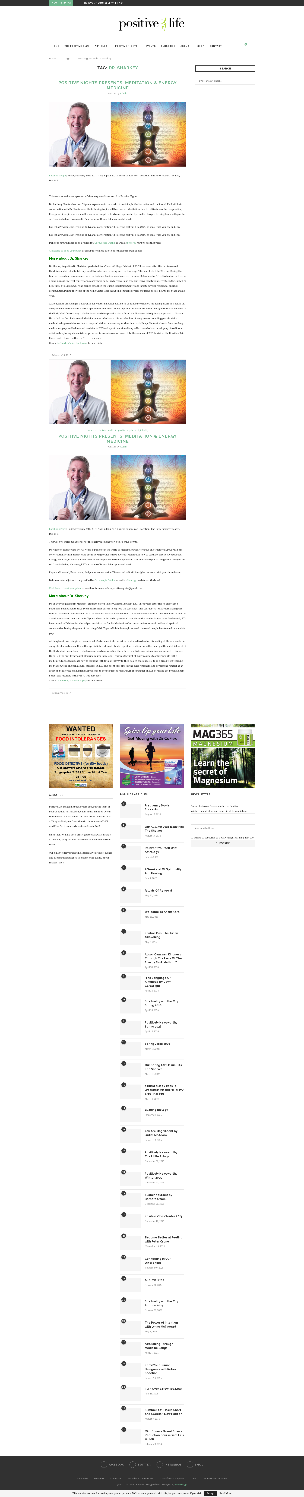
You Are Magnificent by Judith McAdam (161, 1133)
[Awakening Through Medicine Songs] (130, 1349)
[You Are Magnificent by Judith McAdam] (130, 1136)
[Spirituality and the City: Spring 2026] (130, 1006)
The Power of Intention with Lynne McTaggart (161, 1324)
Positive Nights (126, 46)
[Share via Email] (185, 355)
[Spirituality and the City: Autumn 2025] (130, 1306)
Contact (216, 46)
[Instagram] (250, 3)
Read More (226, 1493)
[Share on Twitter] (178, 355)
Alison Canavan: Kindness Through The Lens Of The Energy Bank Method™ (163, 958)
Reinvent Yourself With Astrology (161, 850)
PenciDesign (180, 1484)
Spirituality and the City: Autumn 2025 (162, 1303)
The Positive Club (77, 46)
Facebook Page (57, 175)
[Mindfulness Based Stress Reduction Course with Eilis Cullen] (130, 1436)
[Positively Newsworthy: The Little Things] (130, 1157)
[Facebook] (242, 3)
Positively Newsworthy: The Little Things (161, 1154)
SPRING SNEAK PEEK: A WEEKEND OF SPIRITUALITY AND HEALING (164, 1090)
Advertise (115, 1478)
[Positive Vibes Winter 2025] (130, 1221)
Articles (101, 46)
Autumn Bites (154, 1280)
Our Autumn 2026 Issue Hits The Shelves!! (164, 828)
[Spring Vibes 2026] (130, 1049)
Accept (211, 1493)
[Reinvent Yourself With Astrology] (130, 853)
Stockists (99, 1478)
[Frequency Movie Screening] (130, 811)
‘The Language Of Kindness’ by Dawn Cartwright (158, 981)
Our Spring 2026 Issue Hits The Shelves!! (163, 1067)
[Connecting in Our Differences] (130, 1264)
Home (55, 46)
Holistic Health (106, 430)
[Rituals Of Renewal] (130, 896)
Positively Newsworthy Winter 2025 (161, 1175)
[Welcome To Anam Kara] (130, 917)
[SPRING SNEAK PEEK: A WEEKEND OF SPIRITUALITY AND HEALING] (130, 1092)
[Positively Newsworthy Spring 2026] (130, 1028)
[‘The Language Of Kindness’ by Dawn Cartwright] (130, 983)
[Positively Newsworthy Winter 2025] (130, 1179)
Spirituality (143, 430)
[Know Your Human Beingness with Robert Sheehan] (130, 1370)
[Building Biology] (130, 1115)
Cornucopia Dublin (104, 242)
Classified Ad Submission (140, 1478)
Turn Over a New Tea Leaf (163, 1388)
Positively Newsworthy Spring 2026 (161, 1024)
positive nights (125, 430)
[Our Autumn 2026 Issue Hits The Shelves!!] (130, 832)
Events (151, 46)
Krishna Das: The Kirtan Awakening (161, 935)
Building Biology (156, 1109)
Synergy (131, 242)
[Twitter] (246, 3)
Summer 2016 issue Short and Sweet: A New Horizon (163, 1412)
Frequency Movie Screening (157, 807)
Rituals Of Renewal (158, 890)
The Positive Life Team (214, 1478)
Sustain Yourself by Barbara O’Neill (158, 1196)
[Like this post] (170, 355)
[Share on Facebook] (174, 355)
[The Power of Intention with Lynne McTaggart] (130, 1328)
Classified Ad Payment (172, 1478)
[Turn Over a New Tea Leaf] (130, 1394)
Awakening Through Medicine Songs (159, 1345)
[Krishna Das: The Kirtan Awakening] (130, 938)
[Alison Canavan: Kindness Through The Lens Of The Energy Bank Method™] (130, 960)
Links (194, 1478)
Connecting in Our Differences (158, 1260)
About (184, 46)
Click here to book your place (65, 250)
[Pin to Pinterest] (182, 355)
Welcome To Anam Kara (162, 912)
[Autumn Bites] (130, 1285)
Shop (200, 46)
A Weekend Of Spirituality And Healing (111, 3)
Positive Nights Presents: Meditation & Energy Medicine (117, 85)
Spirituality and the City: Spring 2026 (162, 1003)
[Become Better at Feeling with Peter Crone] (130, 1243)
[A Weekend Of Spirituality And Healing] (130, 874)
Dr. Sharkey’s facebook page (72, 343)
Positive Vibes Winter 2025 (163, 1216)
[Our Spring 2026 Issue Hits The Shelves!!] (130, 1070)
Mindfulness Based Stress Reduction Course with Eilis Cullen (164, 1435)
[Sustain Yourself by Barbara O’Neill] (130, 1200)
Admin (123, 93)
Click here (76, 839)
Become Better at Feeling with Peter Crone (163, 1239)
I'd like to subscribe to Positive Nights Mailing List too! (223, 837)
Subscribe (168, 46)
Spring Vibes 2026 (157, 1043)
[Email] (254, 3)
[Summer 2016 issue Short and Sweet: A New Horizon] (130, 1415)
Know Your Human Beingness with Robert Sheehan (161, 1369)
